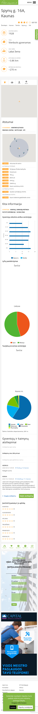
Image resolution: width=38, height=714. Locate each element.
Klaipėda (4, 693)
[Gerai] (10, 509)
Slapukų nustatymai (25, 707)
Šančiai (18, 25)
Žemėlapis (4, 25)
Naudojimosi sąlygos (8, 690)
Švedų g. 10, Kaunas (23, 468)
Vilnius (21, 687)
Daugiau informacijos (19, 703)
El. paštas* (14, 581)
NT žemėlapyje (23, 685)
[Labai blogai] (3, 509)
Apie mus (5, 685)
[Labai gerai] (12, 509)
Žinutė (13, 592)
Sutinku (13, 707)
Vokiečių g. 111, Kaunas (24, 479)
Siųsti (14, 604)
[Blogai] (5, 509)
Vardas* (14, 575)
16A (30, 25)
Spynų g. (24, 25)
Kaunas (11, 25)
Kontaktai (5, 687)
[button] (18, 148)
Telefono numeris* (17, 587)
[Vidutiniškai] (7, 509)
